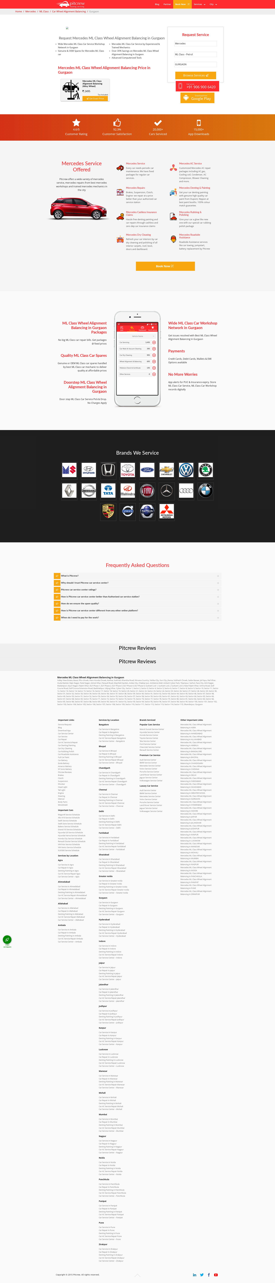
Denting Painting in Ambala (69, 935)
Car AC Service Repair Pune (110, 1236)
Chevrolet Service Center (150, 747)
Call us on (201, 86)
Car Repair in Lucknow (108, 1057)
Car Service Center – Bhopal (110, 762)
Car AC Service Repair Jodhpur (111, 1019)
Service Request (64, 724)
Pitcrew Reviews (137, 648)
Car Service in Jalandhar (109, 989)
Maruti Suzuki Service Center (152, 729)
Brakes (61, 775)
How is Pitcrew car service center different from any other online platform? (99, 610)
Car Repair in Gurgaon (108, 905)
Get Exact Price (96, 98)
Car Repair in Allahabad (68, 911)
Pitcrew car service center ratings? (78, 590)
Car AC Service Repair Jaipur (110, 976)
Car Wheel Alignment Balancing (69, 11)
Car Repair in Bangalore (109, 732)
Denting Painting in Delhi (109, 821)
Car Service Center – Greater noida (113, 892)
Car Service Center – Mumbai (111, 1131)
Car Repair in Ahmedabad (69, 889)
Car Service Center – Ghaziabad (112, 871)
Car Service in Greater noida (110, 880)
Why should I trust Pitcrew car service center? (84, 583)
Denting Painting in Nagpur (110, 1146)
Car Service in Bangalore (109, 729)
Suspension (63, 781)
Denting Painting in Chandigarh (112, 778)
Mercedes (30, 11)
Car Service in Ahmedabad (69, 886)
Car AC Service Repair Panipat (111, 1214)
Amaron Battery (65, 766)
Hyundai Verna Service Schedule (71, 835)
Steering (61, 796)
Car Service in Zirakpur (108, 1249)
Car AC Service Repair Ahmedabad (72, 895)
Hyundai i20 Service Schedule (70, 832)
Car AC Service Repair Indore (111, 954)
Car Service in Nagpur (108, 1140)
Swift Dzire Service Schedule (69, 823)
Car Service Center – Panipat (111, 1217)
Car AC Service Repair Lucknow (112, 1063)
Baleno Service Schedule (68, 826)
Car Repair (62, 739)
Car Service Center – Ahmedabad (72, 898)
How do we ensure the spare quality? (80, 603)
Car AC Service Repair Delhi (110, 824)
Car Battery (63, 760)
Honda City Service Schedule (70, 838)
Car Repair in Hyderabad (109, 927)
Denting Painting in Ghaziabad (111, 865)
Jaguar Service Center (149, 777)
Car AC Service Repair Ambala (70, 938)
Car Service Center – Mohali (110, 1109)
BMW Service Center (148, 762)
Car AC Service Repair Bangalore (112, 738)
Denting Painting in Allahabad (70, 914)
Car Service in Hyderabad (109, 924)
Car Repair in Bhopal (107, 754)
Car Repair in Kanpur (107, 1035)
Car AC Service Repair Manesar (112, 1084)
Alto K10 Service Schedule (69, 817)
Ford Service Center (148, 744)
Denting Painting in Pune (109, 1233)
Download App (64, 730)
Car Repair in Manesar (108, 1078)
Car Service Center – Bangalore (112, 741)
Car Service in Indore (107, 946)
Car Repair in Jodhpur (108, 1013)
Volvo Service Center (148, 768)
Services (199, 4)
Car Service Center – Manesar (111, 1087)
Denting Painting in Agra (68, 870)
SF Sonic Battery (65, 769)
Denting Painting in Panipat (110, 1211)
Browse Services (194, 75)
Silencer (61, 799)
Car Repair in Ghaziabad (109, 862)
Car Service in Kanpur (108, 1032)
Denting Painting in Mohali (110, 1103)
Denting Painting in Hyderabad (112, 930)
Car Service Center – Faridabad (112, 849)
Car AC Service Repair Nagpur (111, 1149)
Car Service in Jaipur (107, 967)
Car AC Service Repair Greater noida (114, 889)
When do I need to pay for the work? (80, 617)
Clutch (60, 778)
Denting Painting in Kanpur (110, 1038)
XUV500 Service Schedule (68, 850)
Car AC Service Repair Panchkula (112, 1193)
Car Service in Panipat (108, 1205)
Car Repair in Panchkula (109, 1187)
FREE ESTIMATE (7, 946)
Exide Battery (63, 763)
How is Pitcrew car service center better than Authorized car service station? (100, 597)
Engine (61, 793)
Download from (201, 97)
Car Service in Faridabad (109, 837)
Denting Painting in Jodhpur (110, 1016)
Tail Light (61, 790)
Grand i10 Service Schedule (69, 829)
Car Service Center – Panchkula (112, 1196)
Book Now (180, 4)
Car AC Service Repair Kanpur (111, 1041)
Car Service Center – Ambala (70, 941)
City (212, 4)
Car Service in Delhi (107, 815)
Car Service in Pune (107, 1227)
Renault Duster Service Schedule (71, 841)
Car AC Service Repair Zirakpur (111, 1258)
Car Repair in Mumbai (108, 1122)
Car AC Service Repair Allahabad (71, 917)
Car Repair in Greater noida (110, 883)
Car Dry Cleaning (65, 748)
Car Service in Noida (107, 1162)
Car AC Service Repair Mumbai (111, 1128)
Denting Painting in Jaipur (109, 973)
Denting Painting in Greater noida (113, 886)
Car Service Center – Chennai (111, 806)
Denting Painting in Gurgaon (111, 908)
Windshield (62, 805)
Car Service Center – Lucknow (111, 1066)
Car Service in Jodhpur (108, 1010)
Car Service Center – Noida (110, 1174)
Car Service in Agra (66, 864)
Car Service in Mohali (107, 1097)
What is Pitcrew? (69, 576)
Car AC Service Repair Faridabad (112, 846)
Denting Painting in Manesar (111, 1081)
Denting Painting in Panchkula (111, 1190)
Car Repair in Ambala (67, 932)
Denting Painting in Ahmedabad (71, 892)
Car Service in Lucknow (108, 1054)
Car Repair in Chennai (108, 797)
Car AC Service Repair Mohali (111, 1106)
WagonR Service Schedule (69, 814)
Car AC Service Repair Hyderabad (113, 933)
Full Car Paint (63, 757)
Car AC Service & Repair (68, 742)
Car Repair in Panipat (108, 1208)
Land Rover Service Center (151, 774)
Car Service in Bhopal (108, 751)
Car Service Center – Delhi (109, 827)
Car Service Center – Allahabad (71, 920)
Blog (157, 4)
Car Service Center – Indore (110, 957)
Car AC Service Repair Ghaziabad (112, 868)
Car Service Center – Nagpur (111, 1152)
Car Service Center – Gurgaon (111, 914)
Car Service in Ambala (67, 929)
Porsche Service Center (149, 771)
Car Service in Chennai (108, 794)
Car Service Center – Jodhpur (111, 1022)
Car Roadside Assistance (68, 754)
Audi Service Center (148, 760)
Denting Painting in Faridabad (111, 843)
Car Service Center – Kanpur (110, 1044)
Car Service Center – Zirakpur (111, 1261)
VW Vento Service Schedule (69, 847)
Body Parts (62, 802)
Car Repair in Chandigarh (109, 775)
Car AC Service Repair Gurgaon (112, 911)
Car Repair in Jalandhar (108, 992)
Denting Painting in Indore (110, 951)
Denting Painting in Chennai (110, 800)
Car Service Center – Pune (110, 1239)
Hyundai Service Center (150, 732)
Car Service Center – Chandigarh (112, 784)
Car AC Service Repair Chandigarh (113, 781)
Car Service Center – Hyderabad (112, 936)
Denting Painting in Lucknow (111, 1060)
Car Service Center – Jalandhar (111, 1001)
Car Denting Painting (66, 745)
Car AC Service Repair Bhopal (111, 760)
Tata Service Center (148, 741)
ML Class (44, 11)
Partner (167, 4)
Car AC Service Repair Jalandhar (112, 998)
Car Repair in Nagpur (107, 1143)
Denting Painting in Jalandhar (111, 995)
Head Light (62, 787)
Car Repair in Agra (65, 867)
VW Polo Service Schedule (69, 844)
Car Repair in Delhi (106, 818)
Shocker (61, 784)
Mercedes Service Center (150, 765)
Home (18, 11)
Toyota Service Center (149, 738)
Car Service (62, 736)
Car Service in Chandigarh (109, 772)
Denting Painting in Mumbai (111, 1125)
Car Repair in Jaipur (107, 970)
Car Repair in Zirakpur (108, 1252)
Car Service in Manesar (108, 1075)
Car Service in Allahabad (68, 908)
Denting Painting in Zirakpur (111, 1255)
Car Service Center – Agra (68, 876)
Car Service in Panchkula (109, 1184)
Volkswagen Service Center (151, 780)
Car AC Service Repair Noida (110, 1171)
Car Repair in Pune (106, 1230)
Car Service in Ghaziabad (109, 859)
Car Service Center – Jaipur (110, 979)
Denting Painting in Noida (110, 1168)
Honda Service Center (149, 735)
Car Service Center (65, 733)
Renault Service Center (149, 750)
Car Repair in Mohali (107, 1100)
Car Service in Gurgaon (108, 902)
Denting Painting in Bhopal (110, 757)
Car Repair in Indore (107, 948)
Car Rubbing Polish (66, 751)
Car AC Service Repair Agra (69, 873)
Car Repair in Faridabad (109, 840)
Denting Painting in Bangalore (111, 735)
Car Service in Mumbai (108, 1119)
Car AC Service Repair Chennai (111, 803)
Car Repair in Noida (107, 1165)
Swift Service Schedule (67, 820)
